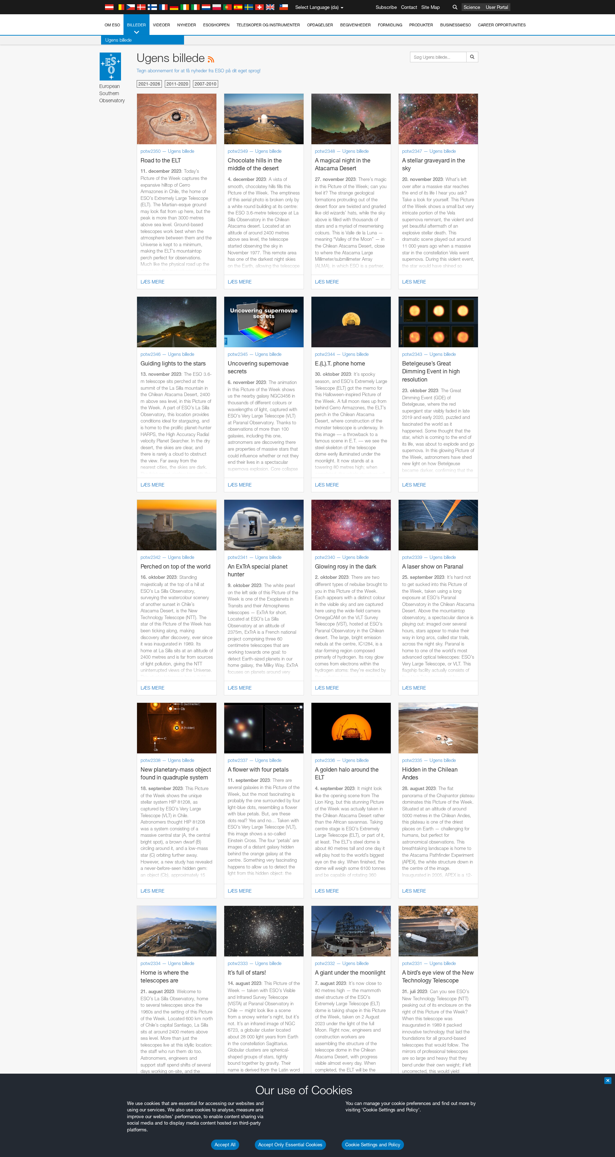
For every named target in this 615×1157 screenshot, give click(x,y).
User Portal (497, 7)
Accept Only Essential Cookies (290, 1144)
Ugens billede (118, 40)
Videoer (161, 24)
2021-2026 (149, 84)
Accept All (225, 1144)
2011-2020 (177, 84)
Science (472, 7)
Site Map (430, 7)
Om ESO (112, 24)
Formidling (390, 24)
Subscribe (386, 7)
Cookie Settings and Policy (372, 1144)
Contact (409, 7)
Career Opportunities (502, 24)
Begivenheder (355, 24)
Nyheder (186, 24)
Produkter (421, 24)
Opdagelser (320, 24)
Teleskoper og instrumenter (268, 24)
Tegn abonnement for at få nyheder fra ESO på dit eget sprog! (199, 70)
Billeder (136, 24)
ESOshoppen (216, 24)
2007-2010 (205, 84)
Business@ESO (455, 24)
